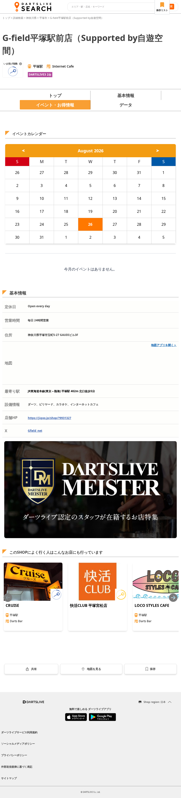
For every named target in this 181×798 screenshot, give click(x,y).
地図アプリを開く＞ (164, 345)
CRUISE (12, 605)
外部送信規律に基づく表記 (16, 766)
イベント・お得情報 (55, 105)
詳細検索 (18, 18)
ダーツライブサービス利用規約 (19, 732)
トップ (6, 18)
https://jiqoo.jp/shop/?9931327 (49, 418)
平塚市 (43, 18)
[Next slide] (173, 597)
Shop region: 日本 (155, 702)
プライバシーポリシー (14, 755)
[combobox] (114, 7)
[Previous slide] (8, 597)
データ (125, 105)
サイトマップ (9, 778)
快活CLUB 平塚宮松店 (88, 605)
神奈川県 (31, 18)
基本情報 (125, 95)
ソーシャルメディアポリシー (18, 743)
